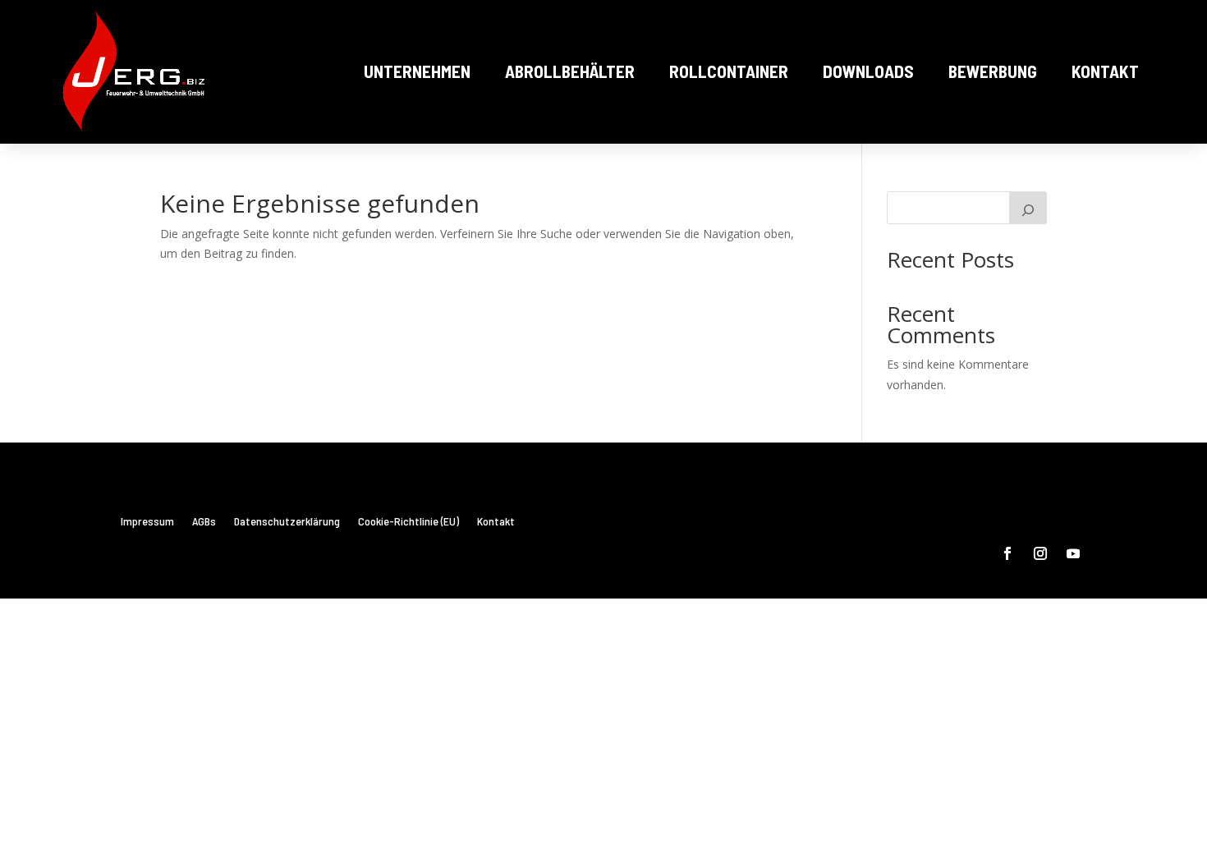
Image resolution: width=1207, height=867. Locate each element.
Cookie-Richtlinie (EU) (408, 522)
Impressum (147, 522)
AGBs (204, 522)
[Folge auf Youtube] (1073, 553)
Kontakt (1105, 71)
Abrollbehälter (570, 71)
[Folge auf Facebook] (1007, 553)
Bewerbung (992, 71)
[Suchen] (1028, 207)
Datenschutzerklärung (287, 522)
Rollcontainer (728, 71)
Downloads (868, 71)
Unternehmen (417, 71)
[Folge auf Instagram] (1040, 553)
